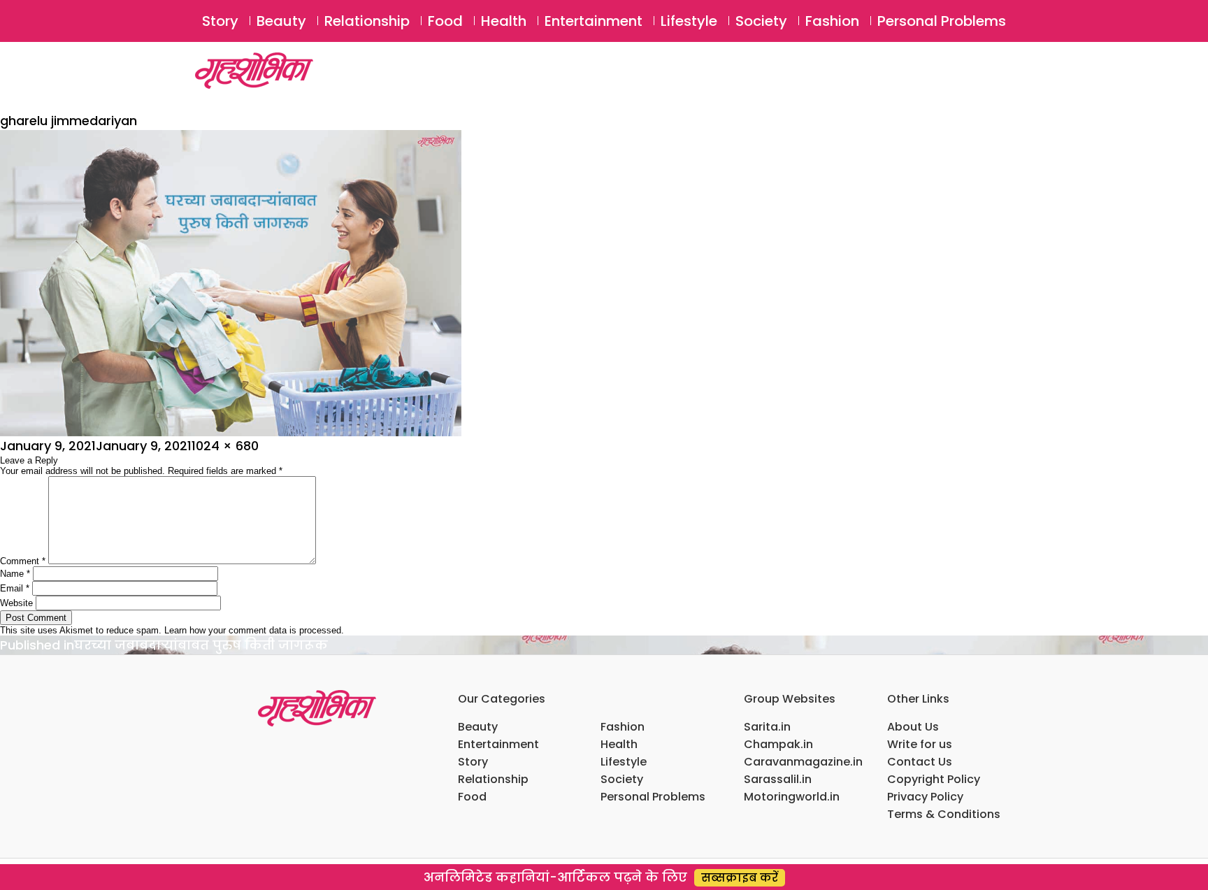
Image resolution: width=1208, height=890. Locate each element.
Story (220, 21)
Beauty (281, 21)
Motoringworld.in (792, 797)
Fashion (832, 21)
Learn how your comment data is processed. (254, 630)
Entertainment (593, 21)
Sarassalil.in (778, 779)
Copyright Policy (933, 779)
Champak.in (778, 744)
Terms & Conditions (943, 814)
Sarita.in (767, 727)
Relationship (367, 21)
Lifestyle (689, 21)
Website (16, 603)
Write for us (919, 744)
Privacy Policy (925, 797)
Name (15, 573)
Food (445, 21)
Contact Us (919, 762)
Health (503, 21)
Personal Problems (941, 21)
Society (761, 21)
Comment (22, 561)
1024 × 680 (225, 445)
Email (14, 588)
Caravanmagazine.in (803, 762)
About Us (913, 727)
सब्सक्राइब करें (739, 878)
